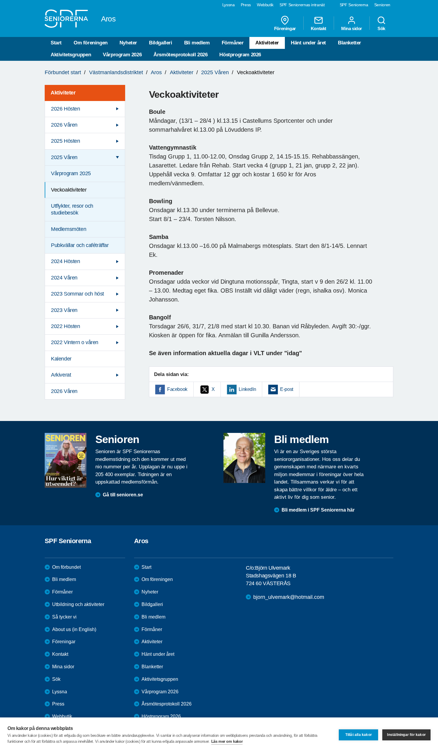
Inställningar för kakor (406, 735)
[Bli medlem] (244, 458)
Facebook (177, 389)
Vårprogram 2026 (122, 55)
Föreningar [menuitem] (285, 28)
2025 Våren (215, 72)
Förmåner (233, 43)
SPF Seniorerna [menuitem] (354, 4)
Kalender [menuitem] (61, 359)
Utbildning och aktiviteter (78, 604)
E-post (286, 389)
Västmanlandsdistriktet (116, 72)
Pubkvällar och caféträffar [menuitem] (80, 245)
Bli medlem (197, 43)
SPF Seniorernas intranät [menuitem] (302, 4)
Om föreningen (91, 43)
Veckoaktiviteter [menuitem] (69, 190)
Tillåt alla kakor (358, 735)
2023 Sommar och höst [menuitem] (77, 294)
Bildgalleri (160, 43)
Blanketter (349, 43)
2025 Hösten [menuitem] (65, 141)
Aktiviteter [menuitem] (63, 93)
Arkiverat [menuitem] (61, 375)
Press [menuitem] (246, 4)
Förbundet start (63, 72)
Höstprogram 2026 (240, 55)
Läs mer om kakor (227, 741)
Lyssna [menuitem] (228, 4)
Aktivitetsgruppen (71, 55)
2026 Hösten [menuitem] (65, 109)
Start (56, 43)
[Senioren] (65, 460)
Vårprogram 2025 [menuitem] (71, 173)
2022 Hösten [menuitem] (65, 326)
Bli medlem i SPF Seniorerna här (318, 509)
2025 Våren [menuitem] (64, 157)
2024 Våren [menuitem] (64, 278)
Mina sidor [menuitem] (351, 28)
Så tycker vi (64, 616)
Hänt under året (308, 43)
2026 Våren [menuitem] (64, 125)
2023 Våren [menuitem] (64, 310)
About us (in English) (74, 629)
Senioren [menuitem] (382, 4)
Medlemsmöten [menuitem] (68, 229)
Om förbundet (66, 567)
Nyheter (128, 43)
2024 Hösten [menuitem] (65, 261)
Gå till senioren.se (123, 494)
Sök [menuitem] (381, 28)
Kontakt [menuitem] (318, 28)
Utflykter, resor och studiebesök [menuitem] (72, 209)
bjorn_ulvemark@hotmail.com (288, 597)
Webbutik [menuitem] (265, 4)
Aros (156, 72)
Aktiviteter (267, 43)
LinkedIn (247, 389)
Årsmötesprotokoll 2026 (180, 55)
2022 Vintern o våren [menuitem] (74, 342)
